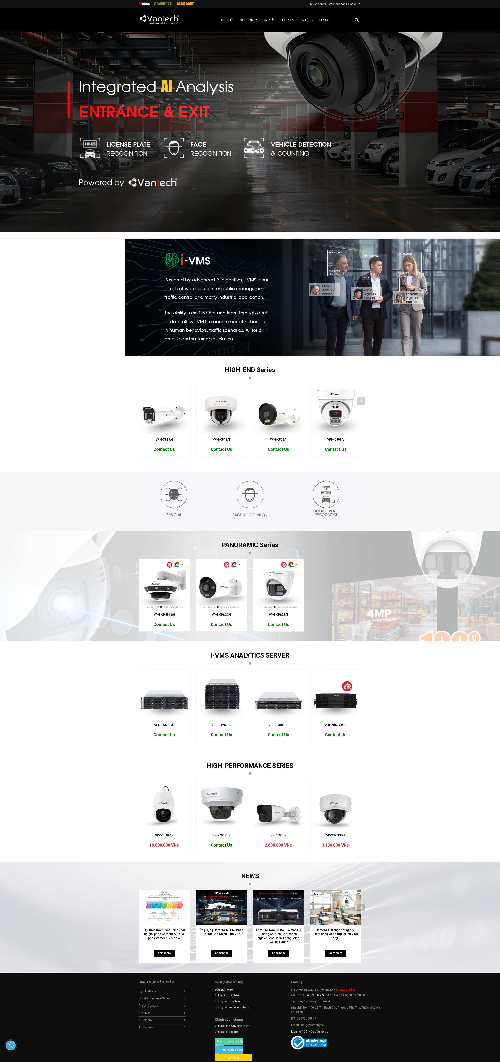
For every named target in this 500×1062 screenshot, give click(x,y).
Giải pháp (269, 19)
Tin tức (305, 19)
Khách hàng (339, 3)
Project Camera (148, 1005)
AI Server (144, 1012)
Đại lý (356, 3)
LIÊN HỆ (324, 19)
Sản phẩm (247, 19)
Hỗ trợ (286, 19)
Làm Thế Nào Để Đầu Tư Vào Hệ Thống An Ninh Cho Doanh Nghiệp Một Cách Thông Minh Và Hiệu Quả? (278, 936)
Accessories (146, 1027)
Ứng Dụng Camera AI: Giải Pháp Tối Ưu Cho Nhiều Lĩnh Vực (221, 932)
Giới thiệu (227, 19)
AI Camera (145, 1020)
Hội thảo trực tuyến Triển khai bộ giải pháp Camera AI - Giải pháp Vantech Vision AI (164, 934)
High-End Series (148, 991)
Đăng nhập (319, 3)
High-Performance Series (154, 998)
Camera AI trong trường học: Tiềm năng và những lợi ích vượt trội (335, 934)
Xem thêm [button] (164, 953)
